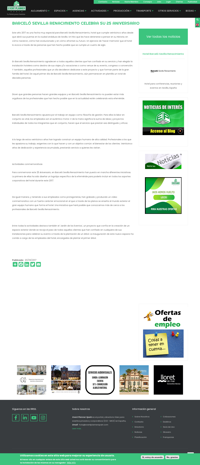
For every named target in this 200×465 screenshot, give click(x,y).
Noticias (116, 1)
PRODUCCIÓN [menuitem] (120, 11)
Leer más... (77, 428)
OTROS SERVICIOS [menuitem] (167, 11)
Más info (71, 462)
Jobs (159, 1)
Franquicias (168, 437)
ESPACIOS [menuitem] (58, 11)
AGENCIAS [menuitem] (77, 11)
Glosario (167, 432)
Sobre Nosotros (142, 416)
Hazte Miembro (131, 1)
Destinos (167, 421)
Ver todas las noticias (163, 36)
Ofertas (179, 1)
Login (168, 1)
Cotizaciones (169, 416)
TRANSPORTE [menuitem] (142, 11)
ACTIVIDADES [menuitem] (97, 11)
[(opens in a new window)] (31, 393)
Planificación (141, 437)
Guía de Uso (169, 427)
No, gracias (172, 457)
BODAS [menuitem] (188, 11)
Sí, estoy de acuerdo (152, 457)
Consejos (147, 1)
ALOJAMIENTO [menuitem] (38, 11)
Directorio (139, 427)
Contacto (102, 1)
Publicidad (192, 1)
